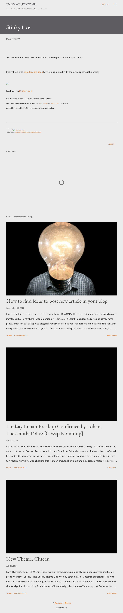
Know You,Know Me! (21, 4)
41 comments (20, 468)
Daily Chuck (25, 91)
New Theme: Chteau (28, 558)
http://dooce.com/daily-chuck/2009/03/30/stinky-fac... (28, 132)
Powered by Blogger (62, 603)
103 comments (20, 335)
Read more (112, 335)
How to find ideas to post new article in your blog (57, 300)
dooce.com (43, 103)
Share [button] (111, 144)
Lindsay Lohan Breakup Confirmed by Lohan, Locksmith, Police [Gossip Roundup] (54, 430)
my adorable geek (33, 71)
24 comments (20, 593)
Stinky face (54, 103)
